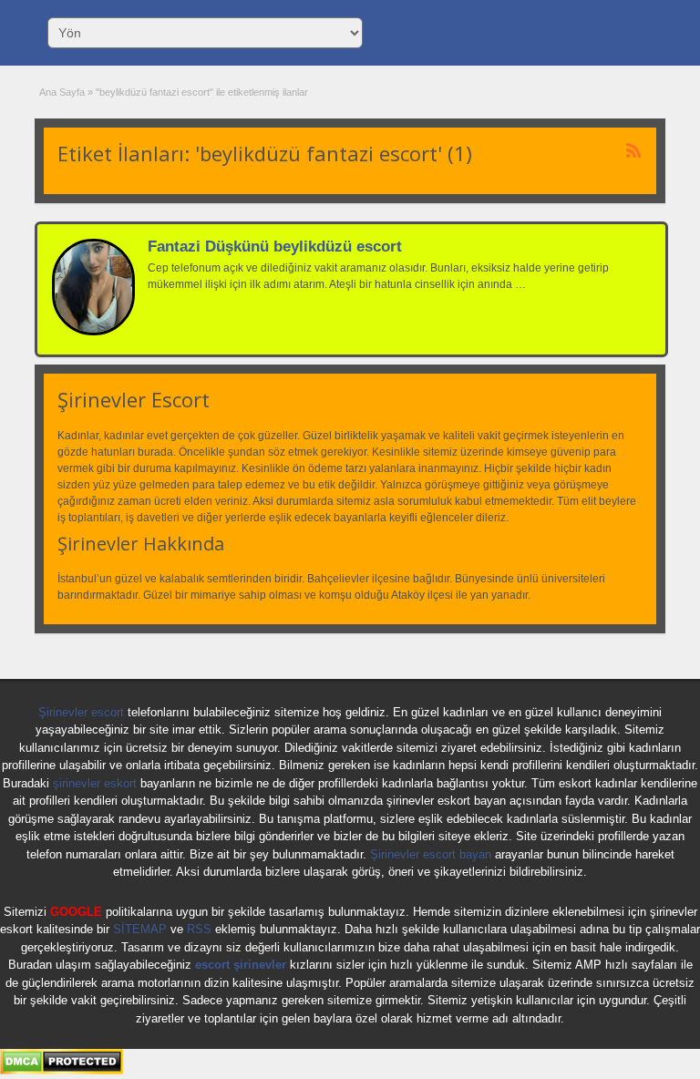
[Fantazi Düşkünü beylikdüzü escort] (93, 331)
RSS (199, 929)
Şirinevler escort (81, 712)
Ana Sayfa (62, 92)
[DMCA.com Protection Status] (61, 1070)
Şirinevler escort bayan (430, 854)
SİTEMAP (140, 929)
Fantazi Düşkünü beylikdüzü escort (275, 246)
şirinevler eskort (95, 783)
